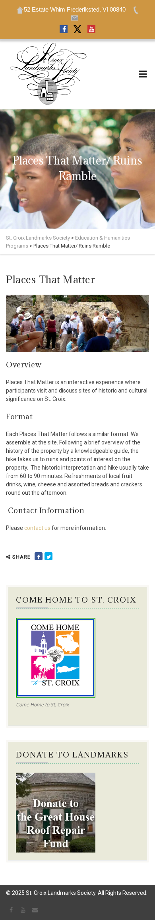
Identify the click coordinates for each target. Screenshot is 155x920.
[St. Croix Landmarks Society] (47, 74)
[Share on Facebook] (39, 556)
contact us (37, 528)
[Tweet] (48, 556)
